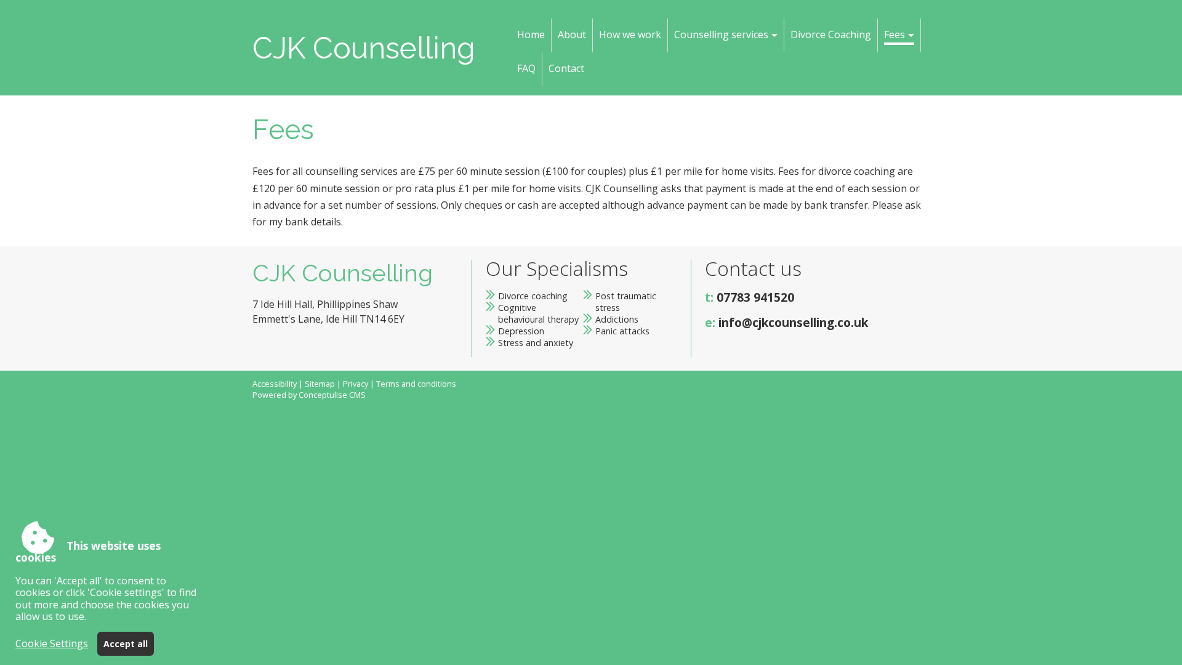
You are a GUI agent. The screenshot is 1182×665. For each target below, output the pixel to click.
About (572, 34)
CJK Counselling (363, 48)
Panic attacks (622, 331)
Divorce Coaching (830, 34)
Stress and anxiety (535, 343)
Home (531, 34)
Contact (566, 68)
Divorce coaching (533, 296)
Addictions (616, 319)
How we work (630, 34)
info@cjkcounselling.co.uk (793, 322)
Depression (521, 331)
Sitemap (320, 383)
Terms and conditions (416, 383)
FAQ (526, 68)
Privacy (355, 383)
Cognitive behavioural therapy (538, 313)
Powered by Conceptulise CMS (309, 394)
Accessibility (274, 383)
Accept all (125, 644)
